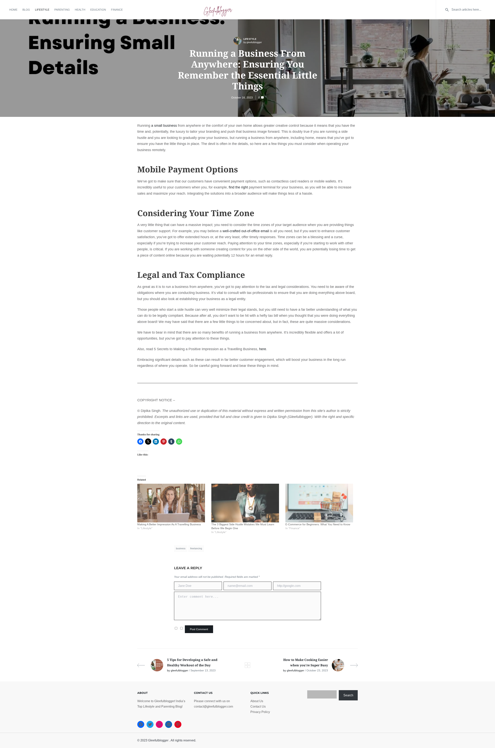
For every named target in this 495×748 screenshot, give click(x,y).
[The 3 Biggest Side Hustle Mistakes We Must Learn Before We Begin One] (246, 503)
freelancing (196, 548)
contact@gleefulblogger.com (213, 706)
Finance (117, 9)
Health (80, 9)
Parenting (62, 9)
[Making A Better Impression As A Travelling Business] (172, 503)
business (180, 548)
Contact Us (258, 706)
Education (98, 9)
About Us (256, 701)
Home (13, 9)
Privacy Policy (260, 712)
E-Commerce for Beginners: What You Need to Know (317, 524)
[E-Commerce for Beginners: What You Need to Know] (320, 503)
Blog (26, 9)
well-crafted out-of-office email (246, 231)
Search (348, 695)
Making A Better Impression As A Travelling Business (169, 524)
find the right (238, 187)
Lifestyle (42, 9)
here (262, 349)
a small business (164, 126)
